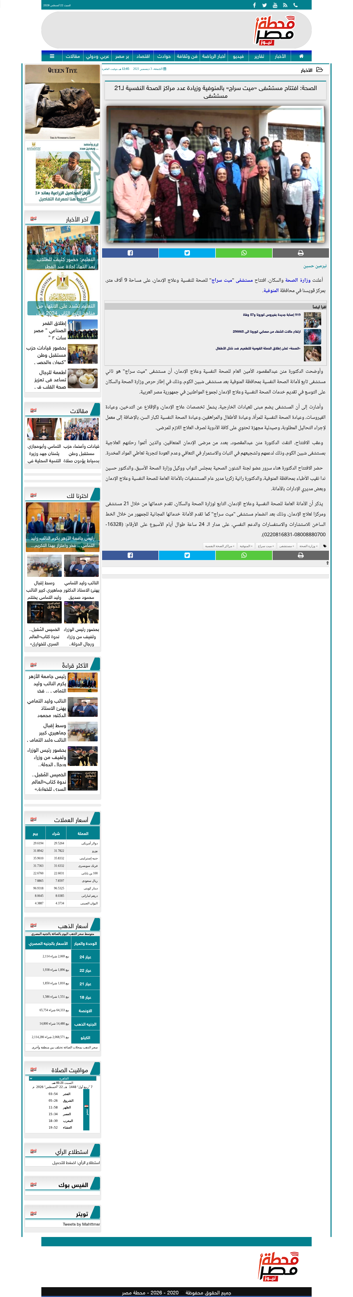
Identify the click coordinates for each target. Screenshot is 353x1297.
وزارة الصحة (297, 280)
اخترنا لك (77, 494)
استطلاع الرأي (71, 1150)
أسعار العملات (71, 818)
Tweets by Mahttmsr (81, 1223)
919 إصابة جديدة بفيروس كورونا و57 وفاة (272, 314)
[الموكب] (62, 102)
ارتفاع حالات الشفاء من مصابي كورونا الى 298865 (267, 331)
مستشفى (244, 280)
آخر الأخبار (77, 218)
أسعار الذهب (73, 924)
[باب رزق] (62, 172)
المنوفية (271, 291)
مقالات (79, 409)
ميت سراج (221, 280)
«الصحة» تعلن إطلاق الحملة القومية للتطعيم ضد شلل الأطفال (258, 348)
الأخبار (306, 69)
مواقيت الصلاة (70, 1069)
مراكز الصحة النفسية (218, 546)
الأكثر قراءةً (75, 664)
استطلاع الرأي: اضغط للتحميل (76, 1162)
